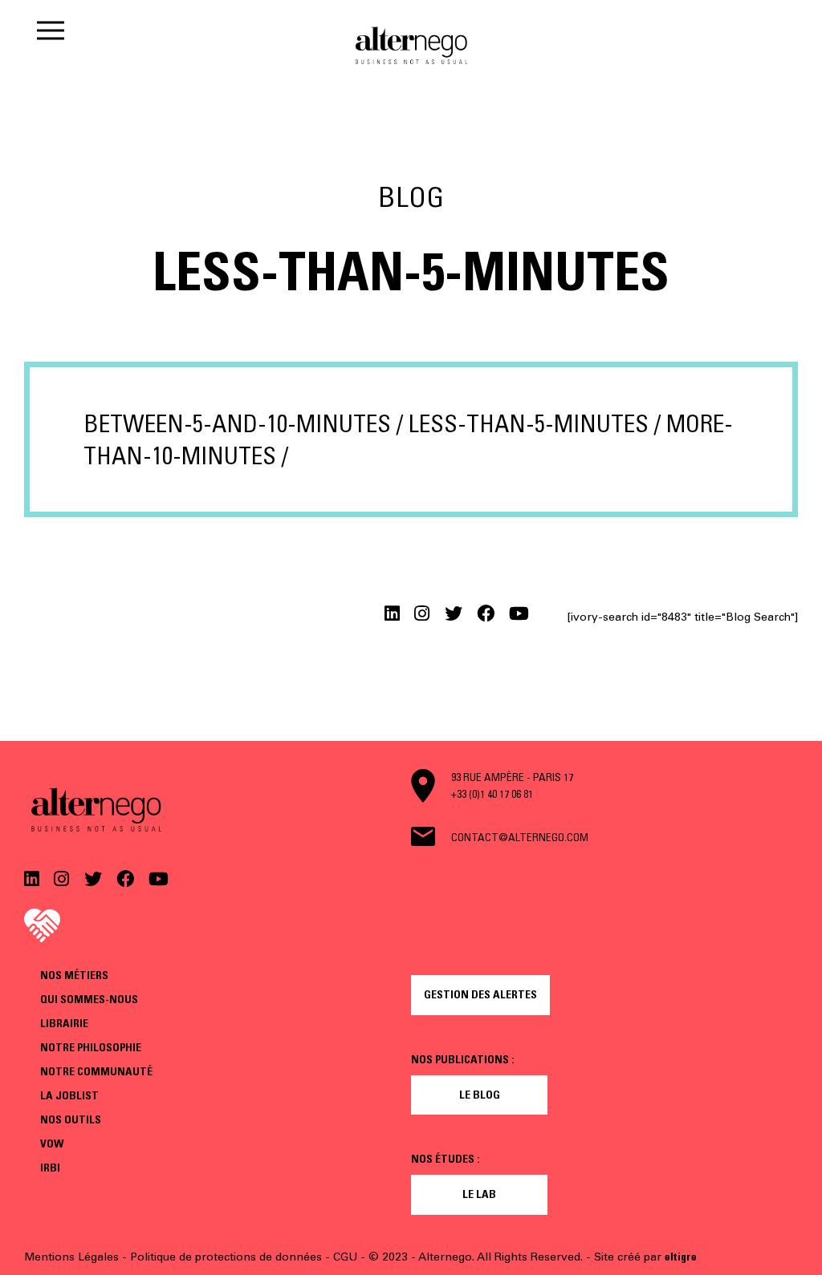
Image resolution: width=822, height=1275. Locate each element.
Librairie (64, 1023)
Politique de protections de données (226, 1257)
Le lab (479, 1194)
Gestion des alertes (480, 994)
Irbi (50, 1167)
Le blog (479, 1094)
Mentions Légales (71, 1257)
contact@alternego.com (519, 837)
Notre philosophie (90, 1047)
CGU (345, 1257)
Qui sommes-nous (89, 999)
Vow (51, 1143)
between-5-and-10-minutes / (243, 423)
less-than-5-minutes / (535, 423)
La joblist (69, 1095)
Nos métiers (74, 975)
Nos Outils (70, 1119)
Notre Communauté (96, 1071)
